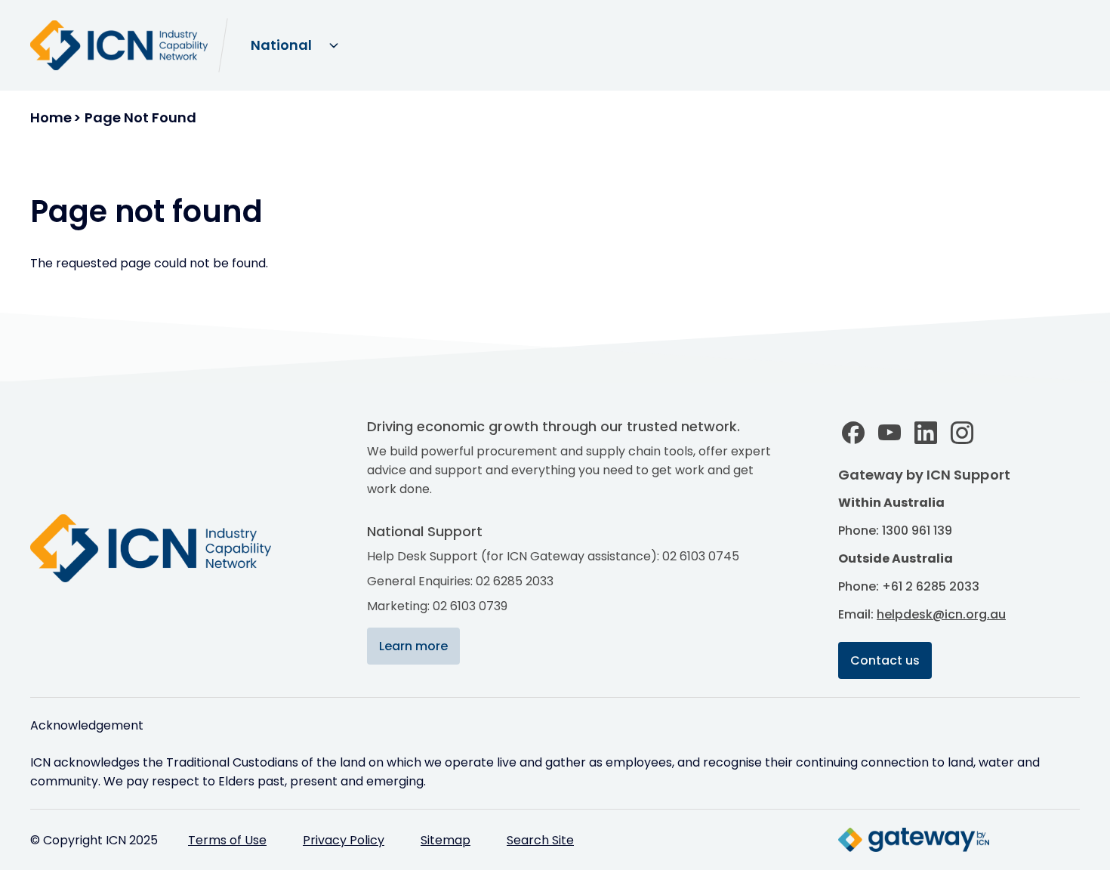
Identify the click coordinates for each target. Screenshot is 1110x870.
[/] (166, 548)
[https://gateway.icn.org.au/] (913, 840)
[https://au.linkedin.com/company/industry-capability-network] (926, 433)
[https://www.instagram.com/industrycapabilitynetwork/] (962, 433)
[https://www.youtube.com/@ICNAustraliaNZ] (889, 433)
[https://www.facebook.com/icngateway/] (853, 433)
